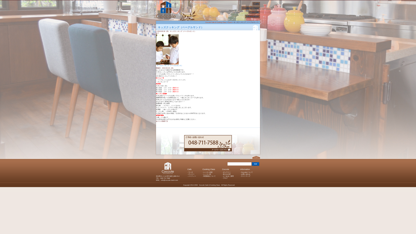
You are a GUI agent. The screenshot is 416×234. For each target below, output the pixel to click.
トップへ (256, 157)
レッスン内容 (234, 8)
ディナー (240, 4)
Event (230, 22)
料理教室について (208, 8)
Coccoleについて (237, 16)
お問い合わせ (222, 16)
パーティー (229, 4)
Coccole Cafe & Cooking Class (215, 22)
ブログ (207, 12)
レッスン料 (222, 8)
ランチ (248, 4)
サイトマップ (208, 16)
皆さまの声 (231, 12)
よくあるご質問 (218, 12)
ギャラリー (243, 12)
